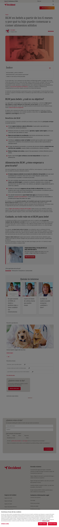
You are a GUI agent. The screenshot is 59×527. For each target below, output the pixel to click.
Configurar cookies (5, 523)
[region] (29, 518)
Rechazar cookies (52, 523)
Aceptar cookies (42, 523)
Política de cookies (45, 520)
